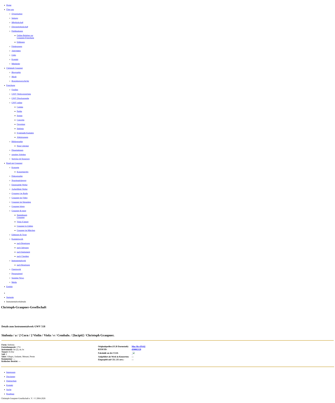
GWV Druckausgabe (20, 98)
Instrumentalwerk (19, 261)
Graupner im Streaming (21, 202)
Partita (19, 111)
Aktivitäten (16, 51)
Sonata (19, 116)
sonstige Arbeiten (19, 154)
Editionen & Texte (19, 235)
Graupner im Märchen (26, 230)
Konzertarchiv (23, 172)
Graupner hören (18, 206)
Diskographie (17, 176)
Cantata (20, 107)
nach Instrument (23, 252)
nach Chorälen (23, 256)
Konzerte (15, 167)
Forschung (10, 85)
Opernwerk (16, 269)
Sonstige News (18, 278)
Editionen (21, 42)
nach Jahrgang (23, 248)
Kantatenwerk (17, 239)
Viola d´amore (23, 222)
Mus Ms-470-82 (138, 346)
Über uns (10, 9)
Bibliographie (17, 141)
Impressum (10, 372)
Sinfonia (20, 128)
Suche (8, 389)
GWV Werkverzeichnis (21, 94)
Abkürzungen (22, 137)
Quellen (15, 90)
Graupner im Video (19, 198)
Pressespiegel (17, 274)
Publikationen (17, 31)
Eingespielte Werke (19, 185)
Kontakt (15, 59)
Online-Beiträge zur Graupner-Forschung (25, 36)
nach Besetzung (23, 243)
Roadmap (10, 394)
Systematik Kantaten (25, 133)
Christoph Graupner (14, 68)
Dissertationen (17, 150)
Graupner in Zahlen (25, 226)
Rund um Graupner (14, 163)
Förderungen (17, 46)
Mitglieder (16, 64)
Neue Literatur (23, 146)
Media (14, 282)
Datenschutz (11, 381)
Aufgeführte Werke (19, 189)
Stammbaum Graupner (22, 216)
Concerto (20, 120)
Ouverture (21, 124)
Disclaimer (10, 376)
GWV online (17, 103)
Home (8, 5)
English (9, 286)
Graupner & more (19, 211)
